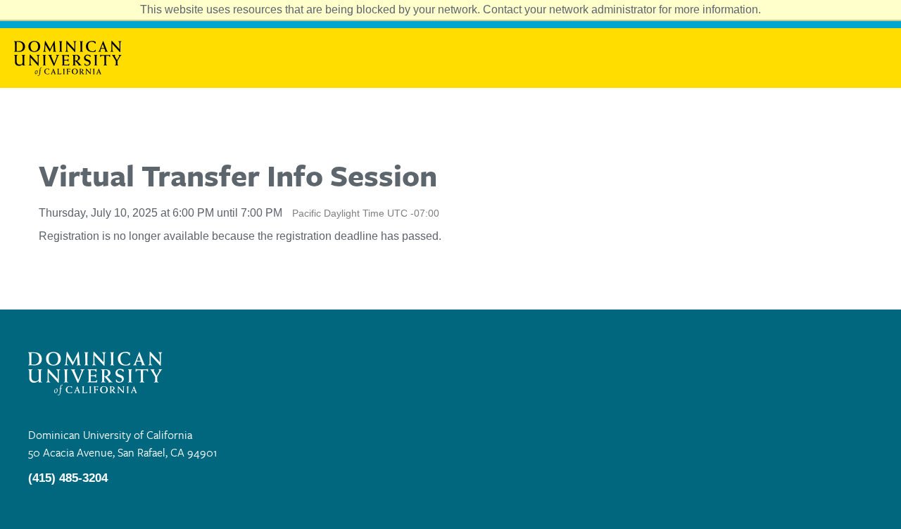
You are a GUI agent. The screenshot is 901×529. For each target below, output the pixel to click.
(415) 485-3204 (68, 478)
